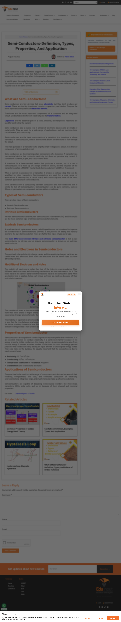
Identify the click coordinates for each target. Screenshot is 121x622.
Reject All (101, 618)
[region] (60, 616)
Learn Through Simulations (60, 322)
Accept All (113, 618)
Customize (88, 618)
